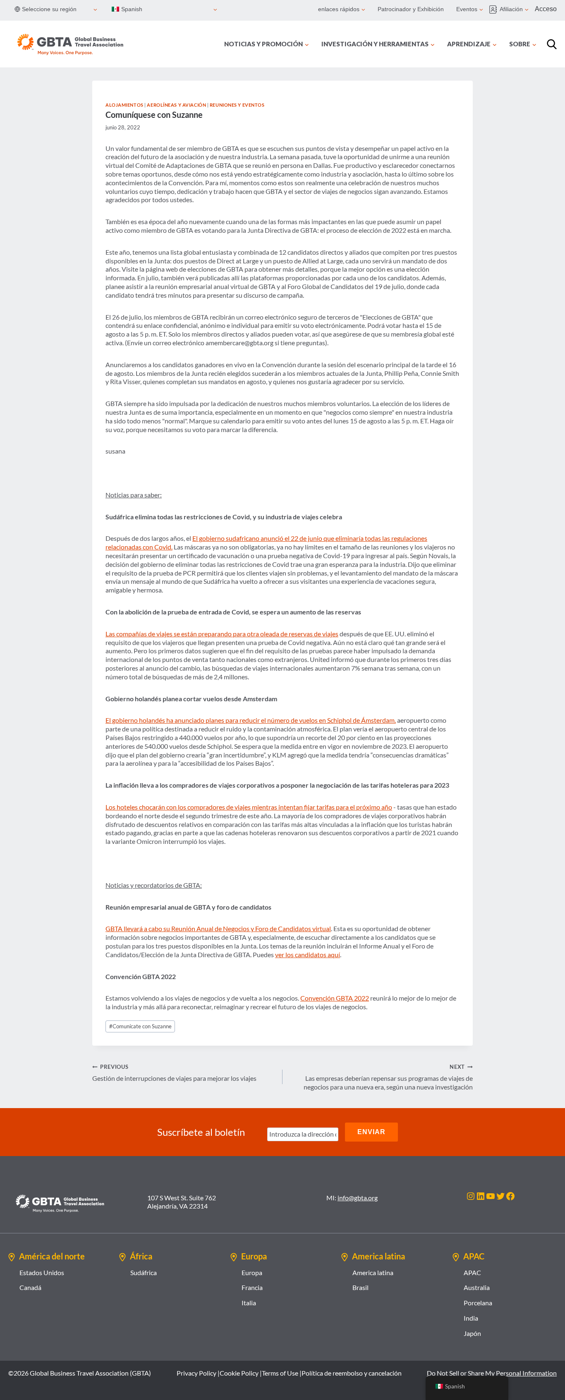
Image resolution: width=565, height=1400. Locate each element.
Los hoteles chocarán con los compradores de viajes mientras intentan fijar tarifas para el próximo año (248, 807)
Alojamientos (124, 105)
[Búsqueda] (552, 44)
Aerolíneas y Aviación (176, 105)
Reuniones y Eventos (237, 105)
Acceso (546, 8)
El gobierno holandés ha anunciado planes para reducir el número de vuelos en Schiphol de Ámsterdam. (250, 720)
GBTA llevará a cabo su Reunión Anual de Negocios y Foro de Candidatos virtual (218, 928)
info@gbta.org (358, 1198)
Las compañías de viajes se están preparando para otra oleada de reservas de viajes (221, 634)
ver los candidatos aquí (307, 954)
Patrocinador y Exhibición (411, 9)
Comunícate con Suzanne (140, 1026)
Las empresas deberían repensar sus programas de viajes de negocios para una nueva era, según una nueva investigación (388, 1077)
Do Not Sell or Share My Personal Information (492, 1373)
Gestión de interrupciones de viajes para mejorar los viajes (174, 1072)
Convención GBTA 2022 (334, 998)
